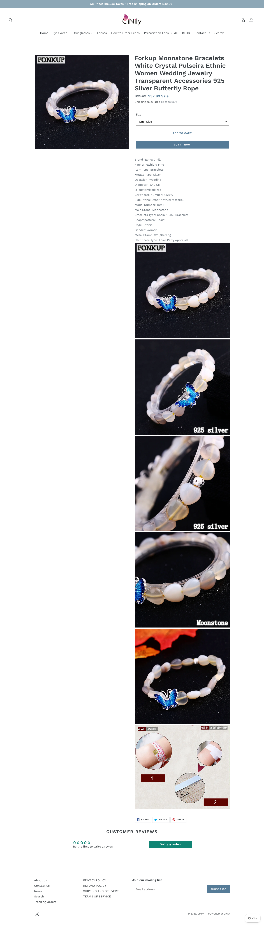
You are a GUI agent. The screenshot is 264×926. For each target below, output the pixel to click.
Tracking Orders (45, 902)
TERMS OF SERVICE (97, 896)
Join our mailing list (147, 880)
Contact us (42, 885)
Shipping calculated (147, 101)
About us (40, 880)
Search (39, 896)
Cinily (201, 913)
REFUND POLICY (94, 885)
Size (138, 114)
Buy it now (182, 144)
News (38, 891)
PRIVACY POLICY (94, 880)
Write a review (170, 844)
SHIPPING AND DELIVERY (101, 891)
